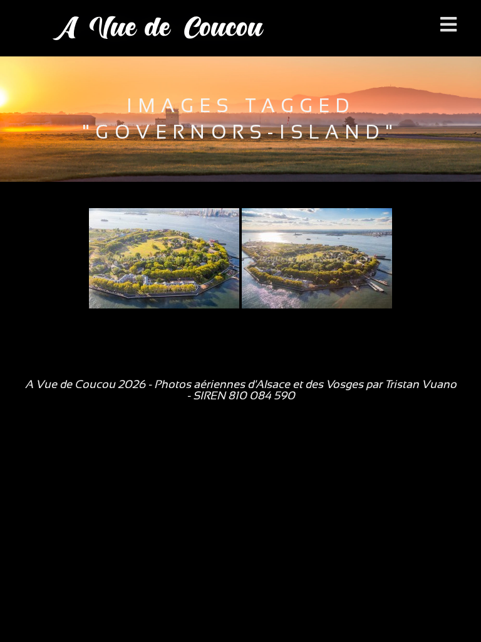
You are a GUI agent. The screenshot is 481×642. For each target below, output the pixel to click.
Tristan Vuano (421, 384)
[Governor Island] (164, 258)
